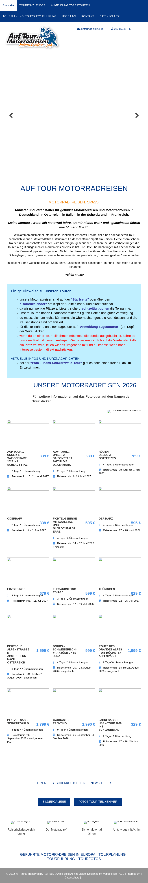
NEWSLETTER (101, 783)
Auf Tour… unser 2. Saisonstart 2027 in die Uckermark (62, 458)
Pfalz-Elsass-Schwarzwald (18, 721)
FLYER (41, 783)
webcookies (110, 873)
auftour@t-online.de (91, 28)
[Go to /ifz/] (92, 829)
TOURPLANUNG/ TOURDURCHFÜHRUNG (29, 16)
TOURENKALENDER (32, 5)
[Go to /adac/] (21, 829)
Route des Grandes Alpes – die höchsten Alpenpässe (110, 651)
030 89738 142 (122, 28)
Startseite (8, 5)
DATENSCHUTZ (109, 16)
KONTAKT (87, 16)
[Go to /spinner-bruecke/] (56, 826)
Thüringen (107, 589)
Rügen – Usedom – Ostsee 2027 (107, 455)
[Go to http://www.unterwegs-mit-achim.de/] (127, 826)
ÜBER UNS (69, 16)
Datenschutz (71, 877)
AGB (122, 873)
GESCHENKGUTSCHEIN (69, 783)
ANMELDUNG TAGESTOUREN (70, 5)
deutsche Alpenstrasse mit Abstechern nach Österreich (18, 654)
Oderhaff (14, 518)
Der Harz (106, 518)
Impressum (133, 873)
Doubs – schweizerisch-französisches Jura (65, 651)
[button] (11, 115)
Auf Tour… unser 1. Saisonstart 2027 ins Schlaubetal (17, 458)
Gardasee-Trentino (61, 721)
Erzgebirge (16, 589)
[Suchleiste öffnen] (143, 16)
